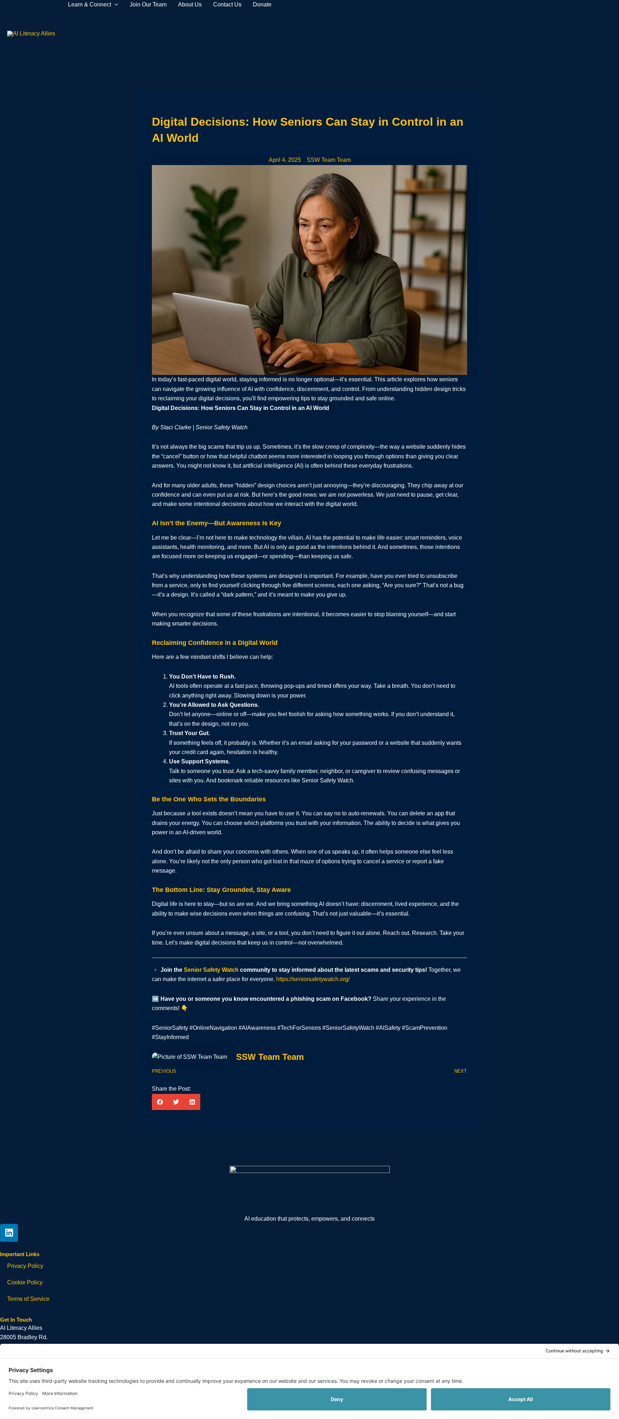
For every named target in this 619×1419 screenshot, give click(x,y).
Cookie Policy (25, 1282)
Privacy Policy (25, 1266)
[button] (160, 1102)
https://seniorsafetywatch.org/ (313, 979)
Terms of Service (28, 1299)
